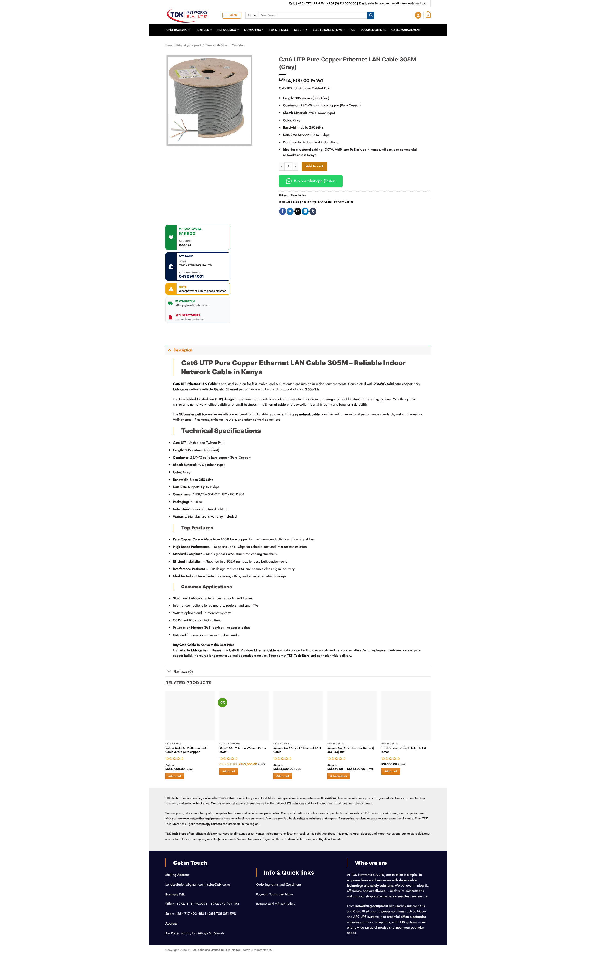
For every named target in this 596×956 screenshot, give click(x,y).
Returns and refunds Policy (275, 903)
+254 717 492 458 (311, 3)
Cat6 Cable (187, 644)
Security (301, 29)
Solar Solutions (373, 29)
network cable (309, 414)
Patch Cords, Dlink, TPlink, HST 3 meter (403, 750)
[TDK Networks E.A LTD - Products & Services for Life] (189, 15)
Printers (202, 29)
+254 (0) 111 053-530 (341, 3)
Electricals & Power (329, 29)
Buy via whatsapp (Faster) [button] (315, 181)
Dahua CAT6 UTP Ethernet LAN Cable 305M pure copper (186, 750)
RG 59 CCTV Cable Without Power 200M (242, 750)
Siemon (278, 765)
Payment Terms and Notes (275, 894)
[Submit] (370, 15)
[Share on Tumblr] (312, 211)
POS (353, 29)
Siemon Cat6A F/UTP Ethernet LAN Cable (297, 750)
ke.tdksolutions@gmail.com (409, 3)
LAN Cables (325, 202)
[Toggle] (169, 349)
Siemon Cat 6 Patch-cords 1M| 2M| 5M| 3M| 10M (350, 750)
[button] (231, 15)
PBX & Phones (279, 29)
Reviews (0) (183, 671)
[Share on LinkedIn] (305, 211)
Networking (226, 29)
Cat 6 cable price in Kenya (301, 202)
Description (183, 350)
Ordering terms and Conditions (279, 884)
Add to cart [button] (174, 776)
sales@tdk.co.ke (378, 3)
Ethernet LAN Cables (216, 45)
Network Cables (343, 202)
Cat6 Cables (238, 45)
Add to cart (314, 166)
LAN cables (199, 650)
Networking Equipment (188, 45)
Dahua (169, 765)
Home (168, 45)
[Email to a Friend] (297, 211)
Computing (252, 29)
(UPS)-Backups (176, 29)
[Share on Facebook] (282, 211)
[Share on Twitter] (290, 211)
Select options (338, 776)
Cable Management (405, 29)
